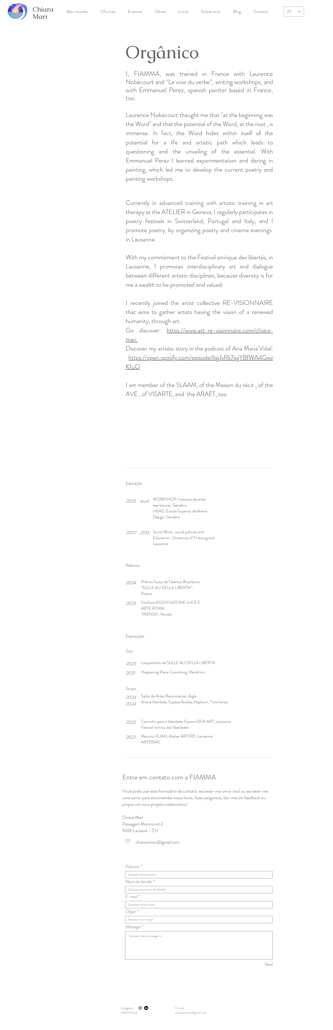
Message (132, 927)
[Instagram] (140, 1008)
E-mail (131, 896)
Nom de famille (138, 881)
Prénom (132, 866)
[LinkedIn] (146, 1008)
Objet (130, 911)
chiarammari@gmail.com (157, 842)
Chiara (43, 9)
